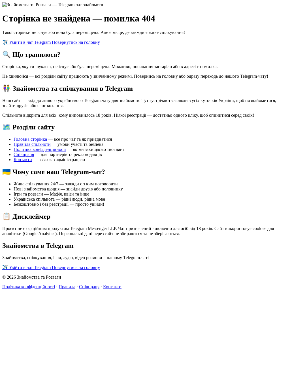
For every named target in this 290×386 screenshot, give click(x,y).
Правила (67, 286)
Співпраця (24, 154)
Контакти (23, 159)
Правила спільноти (32, 144)
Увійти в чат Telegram (27, 42)
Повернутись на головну (76, 42)
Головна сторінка (30, 139)
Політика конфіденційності (40, 149)
